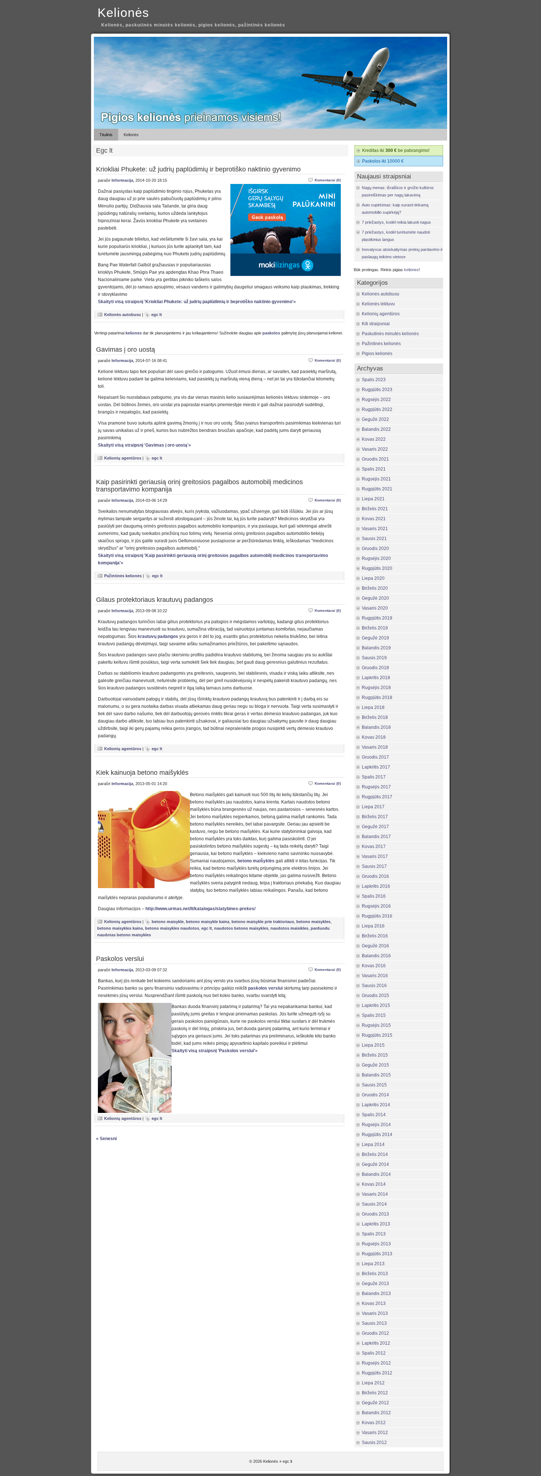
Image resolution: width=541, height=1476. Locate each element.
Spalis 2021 (374, 469)
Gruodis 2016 (375, 876)
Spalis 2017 (374, 777)
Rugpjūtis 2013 (377, 1253)
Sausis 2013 (374, 1323)
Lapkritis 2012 (376, 1343)
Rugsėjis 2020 (376, 558)
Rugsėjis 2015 (376, 1025)
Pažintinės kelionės (123, 576)
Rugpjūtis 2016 (377, 916)
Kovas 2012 (374, 1422)
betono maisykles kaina (120, 928)
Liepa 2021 (373, 498)
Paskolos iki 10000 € (383, 161)
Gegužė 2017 (375, 826)
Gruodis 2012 (375, 1333)
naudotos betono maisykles (241, 928)
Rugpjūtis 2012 (377, 1373)
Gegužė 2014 (375, 1164)
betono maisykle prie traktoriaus (262, 921)
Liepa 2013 (373, 1263)
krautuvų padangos (158, 636)
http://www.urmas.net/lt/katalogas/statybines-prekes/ (200, 908)
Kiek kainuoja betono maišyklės (142, 772)
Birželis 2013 (375, 1273)
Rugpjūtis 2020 (377, 568)
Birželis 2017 (375, 816)
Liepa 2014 (373, 1144)
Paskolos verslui (120, 958)
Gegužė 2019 (375, 638)
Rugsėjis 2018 (376, 687)
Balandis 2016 (376, 955)
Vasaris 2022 (375, 449)
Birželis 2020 (375, 588)
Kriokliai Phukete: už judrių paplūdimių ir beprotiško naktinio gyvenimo (198, 169)
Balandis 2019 (376, 647)
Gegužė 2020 (375, 598)
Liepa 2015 (373, 1045)
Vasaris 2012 (375, 1432)
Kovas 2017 (374, 846)
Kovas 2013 (374, 1303)
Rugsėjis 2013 (376, 1243)
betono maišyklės (256, 860)
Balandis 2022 (376, 429)
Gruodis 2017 (375, 757)
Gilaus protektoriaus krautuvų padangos (154, 599)
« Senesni (106, 1138)
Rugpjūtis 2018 (377, 697)
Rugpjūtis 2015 (377, 1035)
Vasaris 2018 (375, 747)
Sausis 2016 (374, 985)
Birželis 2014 (375, 1154)
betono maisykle (168, 921)
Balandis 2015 (376, 1075)
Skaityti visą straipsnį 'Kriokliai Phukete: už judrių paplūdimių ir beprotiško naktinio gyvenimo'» (197, 301)
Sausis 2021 (374, 538)
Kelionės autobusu (122, 314)
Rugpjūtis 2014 (377, 1134)
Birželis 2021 (375, 508)
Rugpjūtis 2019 (377, 618)
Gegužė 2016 (375, 945)
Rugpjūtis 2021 (377, 489)
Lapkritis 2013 (376, 1224)
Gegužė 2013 (375, 1283)
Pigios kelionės (377, 353)
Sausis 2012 (374, 1442)
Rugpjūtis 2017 (377, 796)
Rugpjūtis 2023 (377, 389)
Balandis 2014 (376, 1174)
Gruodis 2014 (375, 1094)
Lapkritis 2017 (376, 767)
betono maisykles (313, 921)
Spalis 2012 (374, 1353)
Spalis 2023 (374, 379)
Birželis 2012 (375, 1392)
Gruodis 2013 (375, 1214)
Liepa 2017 (373, 806)
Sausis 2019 (374, 657)
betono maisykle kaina (207, 921)
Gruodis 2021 (375, 459)
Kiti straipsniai (376, 323)
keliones (133, 333)
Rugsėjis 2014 (376, 1124)
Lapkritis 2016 (376, 886)
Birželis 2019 (375, 628)
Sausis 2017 (374, 866)
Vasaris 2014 (375, 1194)
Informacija (122, 180)
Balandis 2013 (376, 1293)
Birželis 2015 (375, 1055)
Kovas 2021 (374, 518)
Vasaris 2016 (375, 975)
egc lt (156, 314)
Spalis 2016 (374, 896)
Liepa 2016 (373, 926)
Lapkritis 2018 (376, 677)
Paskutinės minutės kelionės (390, 333)
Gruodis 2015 (375, 995)
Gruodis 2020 (375, 548)
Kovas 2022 (374, 439)
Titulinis (106, 134)
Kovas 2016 (374, 965)
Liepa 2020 (373, 578)
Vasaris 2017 (375, 856)
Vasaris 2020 (375, 608)
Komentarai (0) (328, 180)
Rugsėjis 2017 (376, 787)
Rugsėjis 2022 (376, 399)
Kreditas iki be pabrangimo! (395, 150)
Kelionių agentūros (122, 458)
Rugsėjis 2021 (376, 479)
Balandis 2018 (376, 727)
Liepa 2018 (373, 707)
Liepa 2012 (373, 1382)
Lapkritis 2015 (376, 1005)
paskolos (271, 333)
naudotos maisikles (289, 928)
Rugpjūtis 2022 (377, 409)
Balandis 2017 (376, 836)
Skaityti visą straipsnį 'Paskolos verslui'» (215, 1050)
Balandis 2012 (376, 1412)
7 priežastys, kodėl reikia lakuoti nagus (396, 222)
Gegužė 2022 (375, 419)
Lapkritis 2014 (376, 1104)
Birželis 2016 (375, 936)
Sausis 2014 (374, 1204)
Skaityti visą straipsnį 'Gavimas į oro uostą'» (144, 445)
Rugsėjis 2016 (376, 906)
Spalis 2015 (374, 1015)
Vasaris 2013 (375, 1313)
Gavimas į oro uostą (125, 349)
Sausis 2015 (374, 1085)
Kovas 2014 (374, 1184)
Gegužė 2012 (375, 1402)
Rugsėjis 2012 (376, 1363)
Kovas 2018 (374, 737)
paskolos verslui (265, 988)
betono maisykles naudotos (172, 928)
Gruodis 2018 (375, 667)
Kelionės (123, 12)
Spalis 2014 (374, 1114)
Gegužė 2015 (375, 1065)
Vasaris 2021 (375, 528)
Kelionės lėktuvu (378, 303)
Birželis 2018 (375, 717)
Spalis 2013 (374, 1233)
